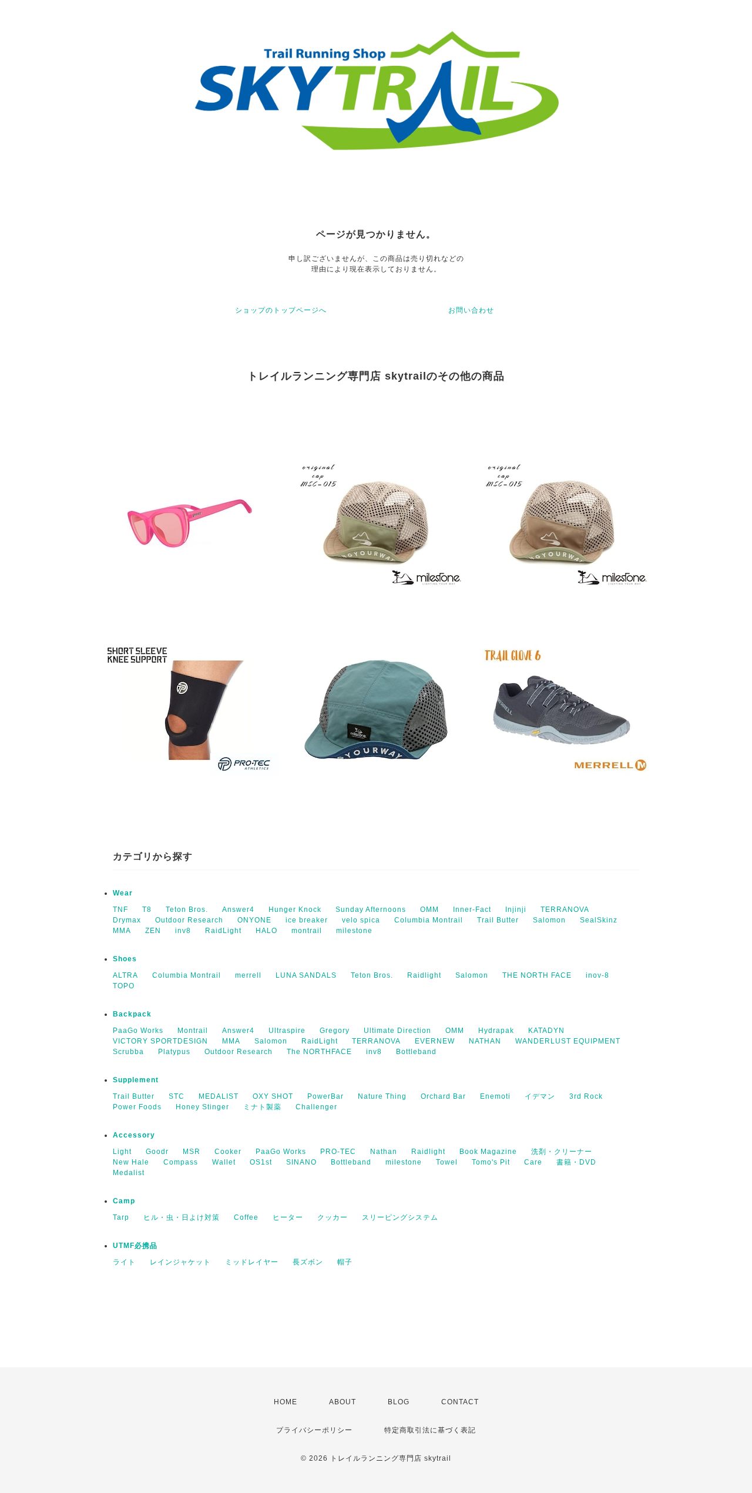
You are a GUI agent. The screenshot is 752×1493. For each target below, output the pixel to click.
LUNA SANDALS (306, 975)
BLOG (398, 1402)
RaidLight (223, 931)
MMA (122, 931)
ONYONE (254, 920)
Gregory (335, 1030)
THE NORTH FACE (537, 975)
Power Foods (137, 1107)
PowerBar (325, 1096)
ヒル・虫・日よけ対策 (181, 1217)
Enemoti (495, 1096)
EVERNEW (435, 1041)
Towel (447, 1162)
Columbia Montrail (428, 920)
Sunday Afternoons (370, 909)
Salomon (549, 920)
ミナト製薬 (262, 1107)
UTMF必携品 (135, 1246)
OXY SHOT (273, 1096)
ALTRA (125, 975)
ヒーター (288, 1217)
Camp (124, 1201)
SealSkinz (598, 920)
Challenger (316, 1107)
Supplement (136, 1080)
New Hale (131, 1162)
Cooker (227, 1152)
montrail (306, 931)
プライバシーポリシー (314, 1430)
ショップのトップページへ (281, 310)
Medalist (129, 1173)
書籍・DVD (576, 1162)
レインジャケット (180, 1262)
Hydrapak (496, 1030)
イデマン (540, 1096)
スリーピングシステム (400, 1217)
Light (122, 1152)
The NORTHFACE (319, 1052)
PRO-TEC (338, 1152)
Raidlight (424, 975)
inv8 (183, 931)
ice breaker (307, 920)
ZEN (153, 931)
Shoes (125, 959)
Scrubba (128, 1052)
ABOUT (342, 1402)
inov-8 (597, 975)
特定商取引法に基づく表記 (430, 1430)
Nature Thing (382, 1096)
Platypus (174, 1052)
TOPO (124, 986)
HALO (266, 931)
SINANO (301, 1162)
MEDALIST (219, 1096)
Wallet (224, 1162)
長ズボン (308, 1262)
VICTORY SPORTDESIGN (160, 1041)
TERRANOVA (564, 909)
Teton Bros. (187, 909)
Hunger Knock (294, 909)
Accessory (134, 1135)
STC (176, 1096)
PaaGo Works (138, 1030)
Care (533, 1162)
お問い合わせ (471, 310)
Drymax (127, 920)
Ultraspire (287, 1030)
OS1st (261, 1162)
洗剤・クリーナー (561, 1152)
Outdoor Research (189, 920)
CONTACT (460, 1402)
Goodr (157, 1152)
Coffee (246, 1217)
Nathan (383, 1152)
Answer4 (238, 909)
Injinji (515, 909)
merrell (248, 975)
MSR (191, 1152)
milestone (354, 931)
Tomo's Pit (491, 1162)
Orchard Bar (443, 1096)
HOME (285, 1402)
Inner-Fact (472, 909)
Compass (180, 1162)
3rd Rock (586, 1096)
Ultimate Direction (397, 1030)
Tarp (121, 1217)
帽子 (344, 1262)
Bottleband (416, 1052)
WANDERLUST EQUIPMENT (567, 1041)
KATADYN (546, 1030)
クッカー (332, 1217)
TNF (120, 909)
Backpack (132, 1014)
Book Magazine (488, 1152)
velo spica (361, 920)
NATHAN (485, 1041)
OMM (429, 909)
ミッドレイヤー (251, 1262)
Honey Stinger (202, 1107)
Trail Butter (498, 920)
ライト (124, 1262)
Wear (123, 893)
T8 (147, 909)
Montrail (192, 1030)
